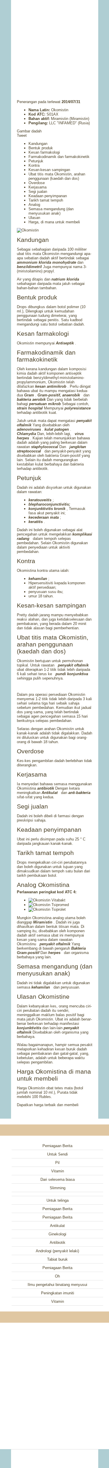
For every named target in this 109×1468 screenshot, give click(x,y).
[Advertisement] (54, 42)
